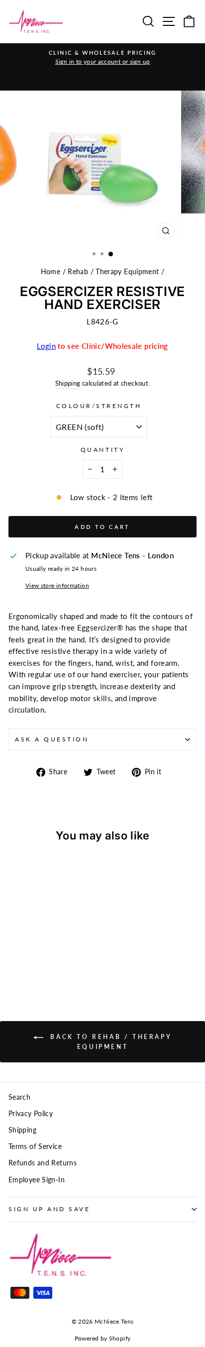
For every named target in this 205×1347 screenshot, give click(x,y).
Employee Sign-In (36, 1180)
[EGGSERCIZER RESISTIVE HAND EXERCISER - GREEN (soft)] (25, 961)
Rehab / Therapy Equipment (113, 272)
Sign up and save (49, 1209)
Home (50, 272)
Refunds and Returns (42, 1163)
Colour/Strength (99, 406)
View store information (57, 585)
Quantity (102, 449)
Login (46, 345)
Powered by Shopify (103, 1338)
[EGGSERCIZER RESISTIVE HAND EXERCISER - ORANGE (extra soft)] (14, 961)
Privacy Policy (30, 1114)
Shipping (68, 383)
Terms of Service (35, 1146)
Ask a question (52, 739)
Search (19, 1097)
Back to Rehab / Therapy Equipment (109, 1041)
